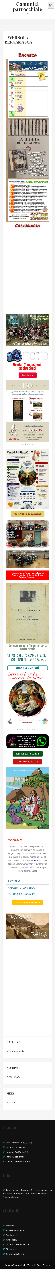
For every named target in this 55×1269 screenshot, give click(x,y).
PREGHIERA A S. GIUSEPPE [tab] (21, 893)
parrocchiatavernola (15, 1156)
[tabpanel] (27, 860)
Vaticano (10, 1225)
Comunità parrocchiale (27, 6)
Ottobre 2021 (15, 1076)
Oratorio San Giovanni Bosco (19, 1161)
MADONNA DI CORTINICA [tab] (20, 887)
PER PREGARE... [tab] (15, 840)
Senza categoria (16, 1051)
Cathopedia (11, 1239)
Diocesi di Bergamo (15, 1230)
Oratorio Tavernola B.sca (17, 1244)
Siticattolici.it (12, 1249)
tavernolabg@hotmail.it (17, 1152)
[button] (8, 411)
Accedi (12, 1102)
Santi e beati (11, 1235)
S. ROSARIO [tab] (13, 881)
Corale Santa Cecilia (15, 1253)
